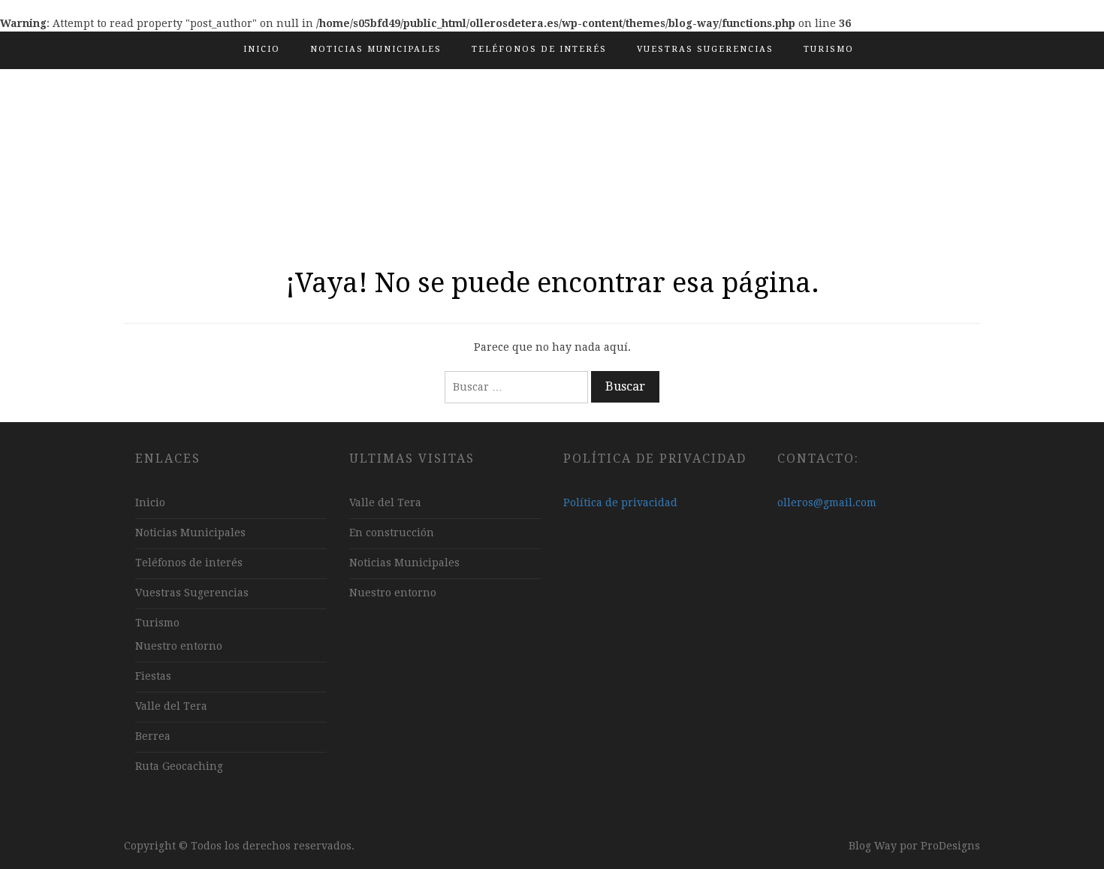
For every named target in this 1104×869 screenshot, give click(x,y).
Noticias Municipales (376, 49)
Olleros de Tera (552, 146)
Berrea (152, 736)
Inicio (261, 49)
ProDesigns (950, 846)
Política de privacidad (620, 502)
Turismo (829, 49)
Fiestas (153, 676)
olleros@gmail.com (826, 502)
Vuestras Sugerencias (705, 49)
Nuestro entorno (178, 646)
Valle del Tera (171, 706)
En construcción (391, 533)
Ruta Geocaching (179, 766)
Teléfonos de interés (539, 49)
